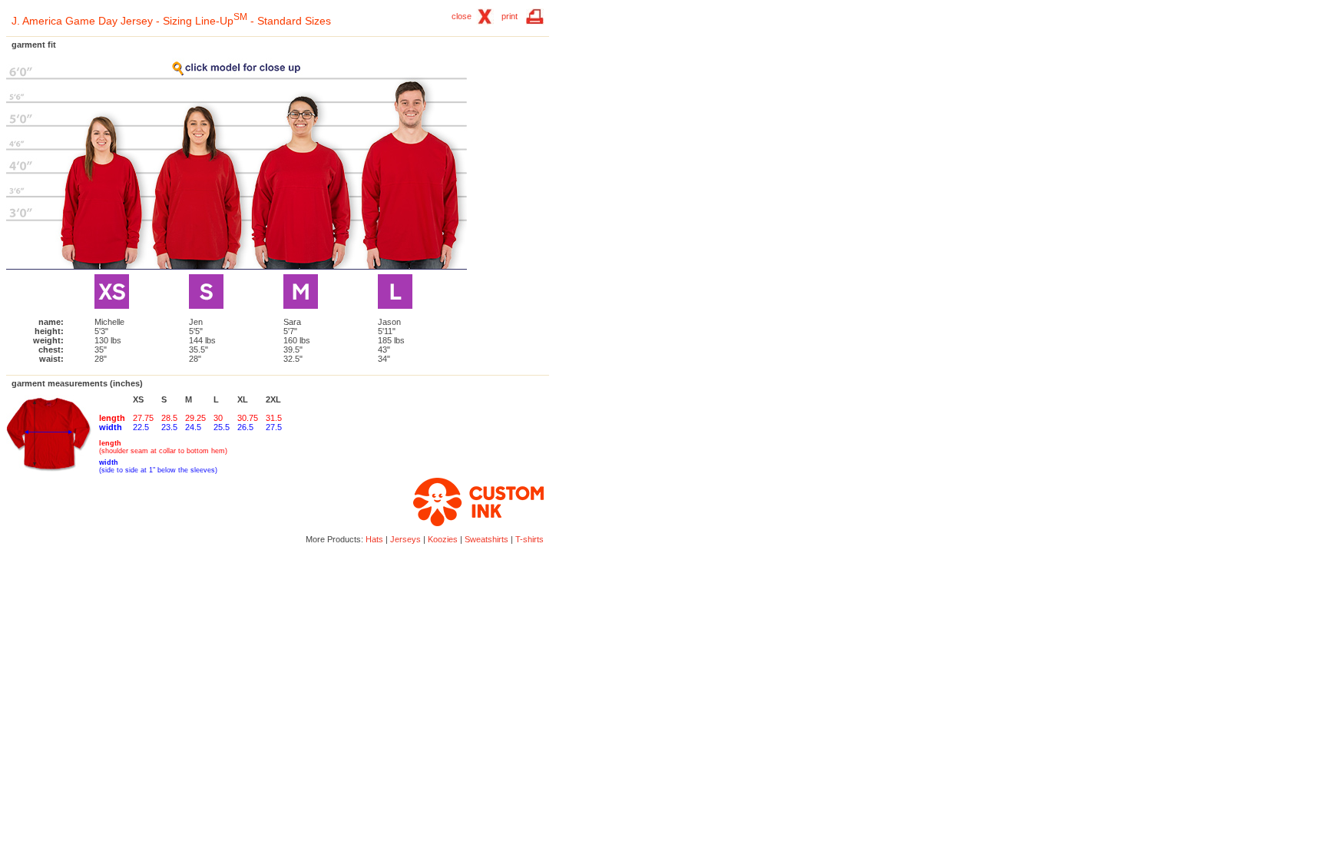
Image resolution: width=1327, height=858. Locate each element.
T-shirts (529, 539)
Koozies (443, 539)
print (509, 16)
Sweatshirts (486, 539)
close (462, 16)
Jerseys (405, 539)
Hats (374, 539)
